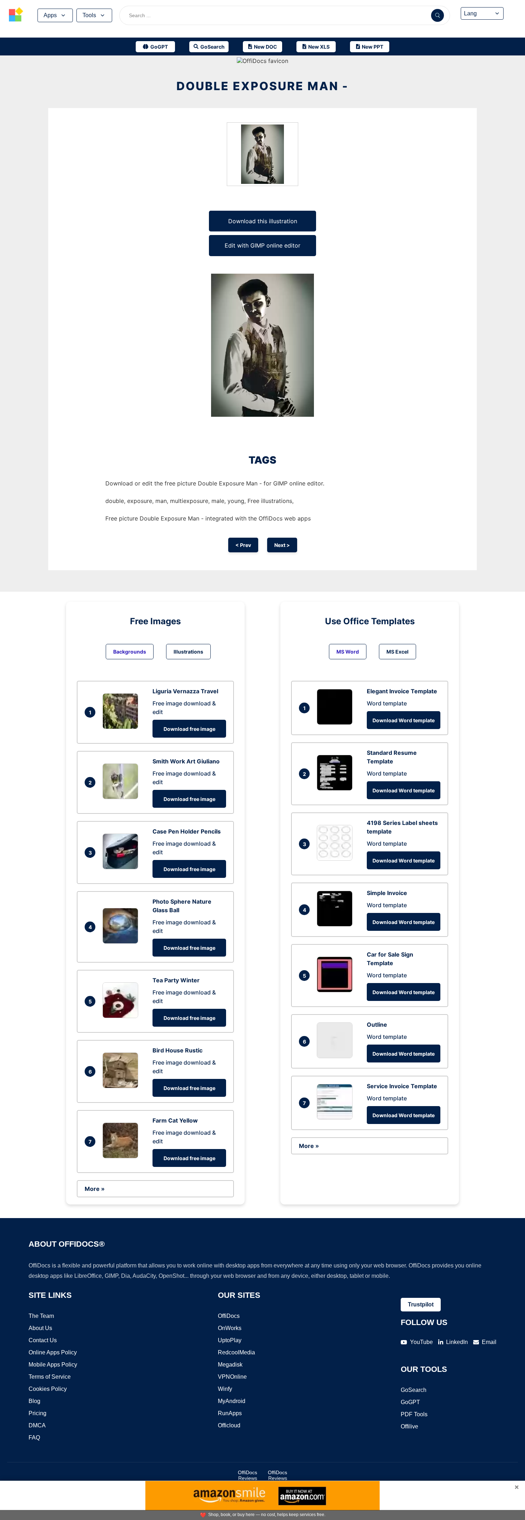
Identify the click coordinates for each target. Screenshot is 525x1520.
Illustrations (188, 652)
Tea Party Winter (176, 980)
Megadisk (230, 1365)
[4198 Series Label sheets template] (336, 858)
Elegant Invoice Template (402, 691)
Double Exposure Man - (262, 86)
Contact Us (43, 1340)
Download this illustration (262, 221)
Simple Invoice (387, 892)
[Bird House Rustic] (122, 1086)
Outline (377, 1024)
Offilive (409, 1426)
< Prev (243, 545)
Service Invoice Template (402, 1086)
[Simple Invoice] (336, 924)
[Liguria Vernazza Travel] (122, 726)
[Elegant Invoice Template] (336, 722)
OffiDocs (229, 1316)
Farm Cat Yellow (175, 1120)
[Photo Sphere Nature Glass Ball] (122, 941)
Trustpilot (421, 1304)
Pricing (37, 1413)
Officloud (229, 1425)
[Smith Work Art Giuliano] (122, 797)
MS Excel (397, 652)
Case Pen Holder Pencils (186, 831)
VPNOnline (232, 1377)
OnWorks (229, 1328)
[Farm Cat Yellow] (122, 1156)
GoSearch (413, 1390)
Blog (34, 1401)
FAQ (34, 1438)
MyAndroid (231, 1401)
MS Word (347, 652)
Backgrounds (129, 652)
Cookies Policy (48, 1389)
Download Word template (403, 720)
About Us (40, 1328)
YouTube (421, 1342)
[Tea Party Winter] (122, 1016)
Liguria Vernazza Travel (185, 691)
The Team (41, 1316)
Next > (282, 545)
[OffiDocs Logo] (16, 15)
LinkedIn (457, 1342)
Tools (89, 15)
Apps (50, 15)
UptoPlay (229, 1340)
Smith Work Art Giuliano (186, 761)
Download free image (189, 729)
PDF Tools (414, 1414)
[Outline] (336, 1056)
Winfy (225, 1389)
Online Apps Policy (53, 1352)
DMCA (37, 1425)
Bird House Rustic (177, 1050)
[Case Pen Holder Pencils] (122, 867)
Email (489, 1342)
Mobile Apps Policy (53, 1365)
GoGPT (410, 1402)
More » (95, 1188)
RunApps (230, 1413)
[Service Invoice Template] (336, 1117)
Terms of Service (50, 1377)
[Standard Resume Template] (336, 788)
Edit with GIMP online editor (262, 245)
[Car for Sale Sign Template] (336, 990)
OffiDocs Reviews (247, 1475)
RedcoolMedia (236, 1352)
